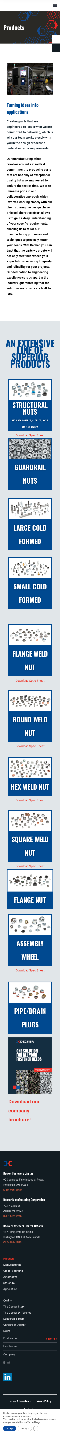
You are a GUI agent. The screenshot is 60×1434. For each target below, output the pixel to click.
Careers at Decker (14, 1324)
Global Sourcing (13, 1270)
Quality (7, 1300)
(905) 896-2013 (12, 1242)
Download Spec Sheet (30, 435)
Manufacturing (12, 1264)
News (6, 1330)
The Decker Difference (17, 1312)
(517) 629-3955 (12, 1215)
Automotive (10, 1277)
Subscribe (51, 1338)
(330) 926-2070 (12, 1189)
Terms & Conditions (20, 1401)
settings (36, 1422)
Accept (9, 1428)
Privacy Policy (43, 1401)
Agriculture (10, 1289)
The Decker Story (13, 1306)
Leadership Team (13, 1318)
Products (8, 1258)
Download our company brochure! (24, 1111)
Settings (25, 1428)
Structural (9, 1283)
